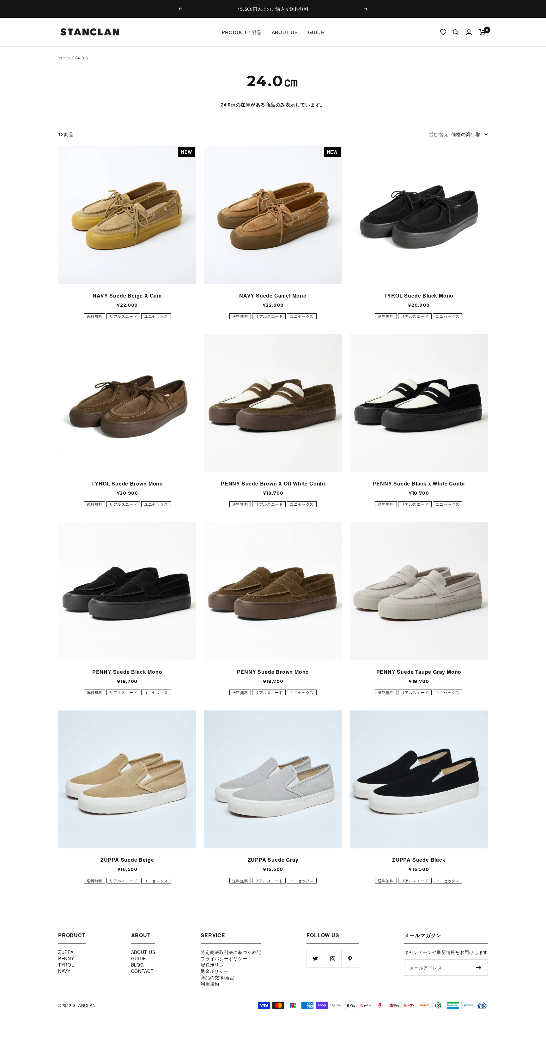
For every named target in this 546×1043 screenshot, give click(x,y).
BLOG (137, 964)
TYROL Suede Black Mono (419, 295)
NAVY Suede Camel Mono (273, 295)
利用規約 (210, 983)
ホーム (64, 58)
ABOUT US (285, 32)
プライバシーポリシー (224, 958)
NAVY (64, 971)
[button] (438, 32)
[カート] (482, 32)
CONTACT (142, 971)
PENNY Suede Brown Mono (273, 671)
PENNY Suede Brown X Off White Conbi (273, 483)
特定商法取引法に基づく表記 (231, 952)
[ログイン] (469, 32)
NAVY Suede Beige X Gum (127, 295)
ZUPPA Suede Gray (273, 859)
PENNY (66, 958)
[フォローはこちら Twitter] (315, 958)
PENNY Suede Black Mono (127, 671)
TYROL (66, 964)
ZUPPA (66, 952)
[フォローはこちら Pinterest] (350, 958)
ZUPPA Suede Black (419, 859)
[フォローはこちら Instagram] (332, 958)
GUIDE (316, 32)
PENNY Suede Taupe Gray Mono (419, 671)
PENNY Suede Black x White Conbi (419, 483)
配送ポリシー (214, 964)
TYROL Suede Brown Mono (127, 483)
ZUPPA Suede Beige (127, 859)
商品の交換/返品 (218, 977)
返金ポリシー (214, 971)
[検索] (455, 32)
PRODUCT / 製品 (242, 32)
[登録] (479, 967)
